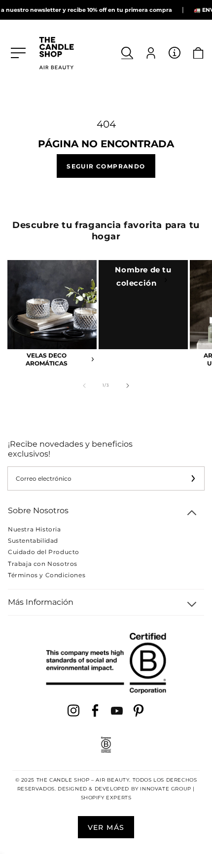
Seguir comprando (106, 165)
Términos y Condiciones (46, 575)
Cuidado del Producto (43, 552)
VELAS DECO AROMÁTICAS (47, 359)
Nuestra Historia (34, 529)
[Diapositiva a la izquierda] (84, 385)
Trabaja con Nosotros (42, 563)
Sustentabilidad (33, 540)
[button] (127, 53)
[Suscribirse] (193, 478)
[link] (143, 304)
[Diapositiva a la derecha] (128, 385)
